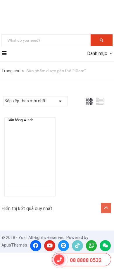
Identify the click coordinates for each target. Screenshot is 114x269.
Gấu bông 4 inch (20, 120)
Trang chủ (10, 70)
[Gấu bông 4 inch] (30, 139)
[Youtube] (50, 246)
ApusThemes (14, 245)
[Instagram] (64, 246)
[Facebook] (36, 246)
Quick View (30, 170)
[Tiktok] (77, 246)
